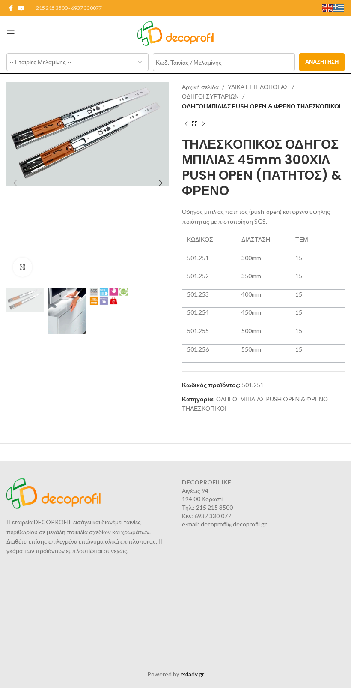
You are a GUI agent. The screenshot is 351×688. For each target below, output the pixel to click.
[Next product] (203, 124)
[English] (327, 7)
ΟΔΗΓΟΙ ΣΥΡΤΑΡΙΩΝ (210, 96)
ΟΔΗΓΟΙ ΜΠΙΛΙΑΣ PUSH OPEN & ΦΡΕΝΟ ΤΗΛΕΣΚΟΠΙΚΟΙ (261, 106)
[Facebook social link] (10, 8)
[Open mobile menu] (10, 33)
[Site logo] (175, 32)
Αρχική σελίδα (200, 86)
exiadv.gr (192, 674)
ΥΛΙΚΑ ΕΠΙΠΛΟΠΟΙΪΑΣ (258, 86)
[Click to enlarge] (22, 267)
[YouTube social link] (21, 8)
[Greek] (339, 7)
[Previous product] (186, 124)
